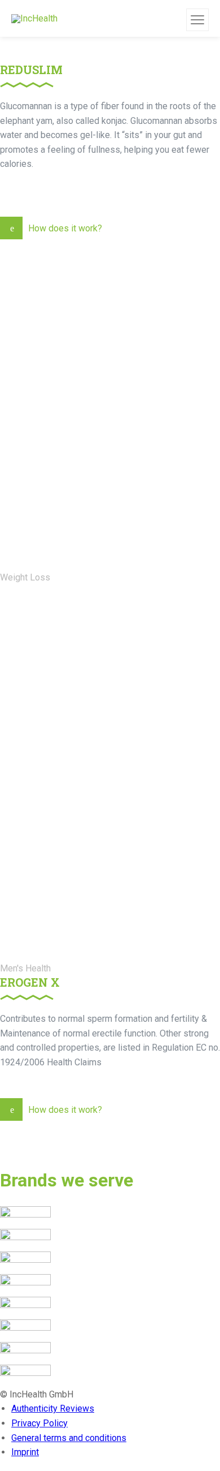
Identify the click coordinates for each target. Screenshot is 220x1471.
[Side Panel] (197, 19)
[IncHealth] (34, 18)
